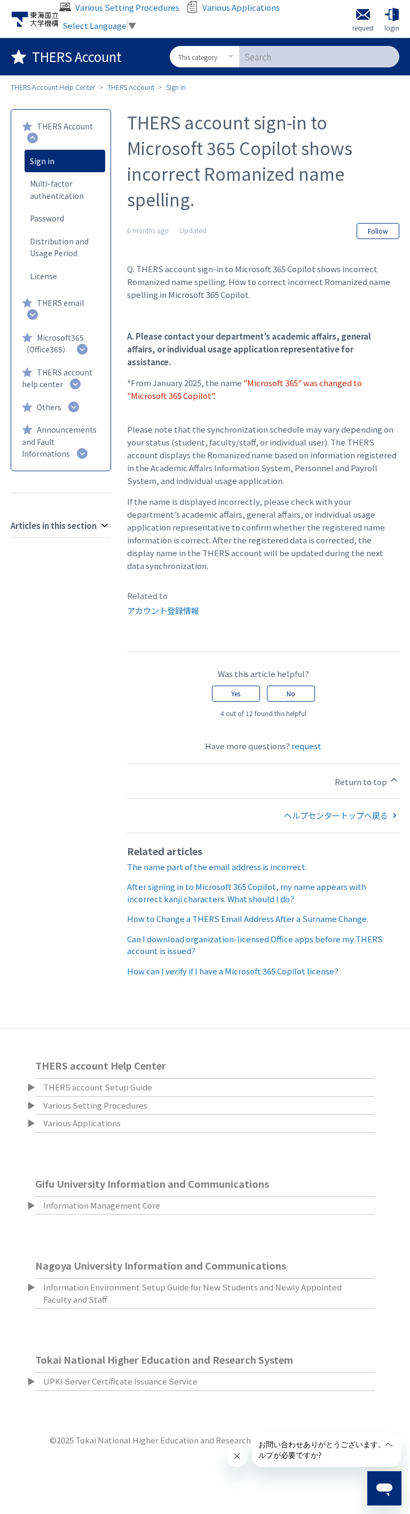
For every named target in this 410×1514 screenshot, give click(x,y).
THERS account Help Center (100, 1065)
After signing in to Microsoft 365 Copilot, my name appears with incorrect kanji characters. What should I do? (246, 892)
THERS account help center (57, 378)
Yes (235, 693)
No (291, 693)
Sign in (176, 87)
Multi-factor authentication (57, 189)
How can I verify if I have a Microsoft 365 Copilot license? (232, 971)
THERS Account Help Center (53, 87)
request (306, 745)
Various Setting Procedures (95, 1105)
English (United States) (358, 1040)
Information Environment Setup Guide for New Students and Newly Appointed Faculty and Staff (192, 1293)
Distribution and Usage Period (59, 247)
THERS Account (130, 87)
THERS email (60, 302)
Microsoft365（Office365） (53, 343)
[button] (391, 19)
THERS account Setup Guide (97, 1087)
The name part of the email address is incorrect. (217, 866)
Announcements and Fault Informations (59, 441)
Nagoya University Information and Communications (160, 1265)
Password (47, 218)
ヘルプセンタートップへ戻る (337, 815)
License (43, 276)
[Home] (35, 19)
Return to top (362, 781)
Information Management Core (101, 1205)
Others (49, 407)
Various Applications (82, 1122)
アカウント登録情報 (163, 610)
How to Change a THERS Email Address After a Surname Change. (247, 918)
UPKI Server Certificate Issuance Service (120, 1381)
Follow (378, 230)
